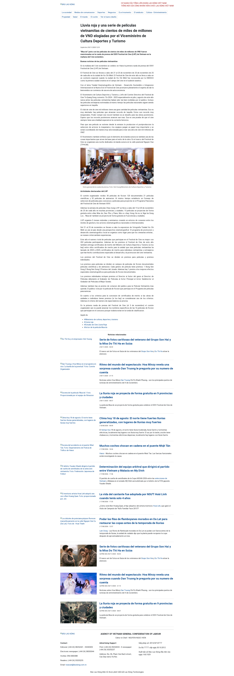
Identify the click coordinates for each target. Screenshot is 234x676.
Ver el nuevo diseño (108, 17)
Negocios (112, 12)
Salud (75, 17)
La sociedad (66, 12)
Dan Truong (125, 380)
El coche (94, 17)
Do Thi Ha (159, 351)
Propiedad (66, 17)
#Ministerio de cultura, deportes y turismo (101, 319)
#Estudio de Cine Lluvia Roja (95, 325)
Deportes (101, 12)
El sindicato (138, 12)
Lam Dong (103, 531)
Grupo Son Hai (147, 351)
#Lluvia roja (88, 322)
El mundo (84, 17)
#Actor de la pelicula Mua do (95, 327)
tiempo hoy (106, 430)
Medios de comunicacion (84, 12)
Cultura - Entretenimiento (156, 12)
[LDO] (78, 339)
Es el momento (125, 12)
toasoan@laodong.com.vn (76, 665)
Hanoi (101, 453)
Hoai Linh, (157, 506)
